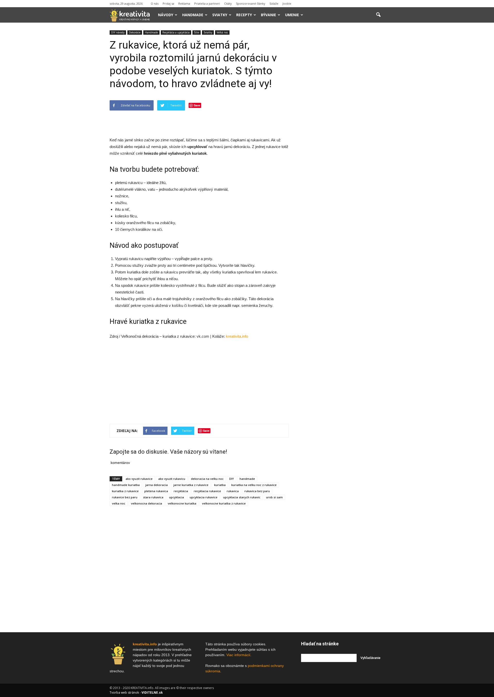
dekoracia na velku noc (207, 479)
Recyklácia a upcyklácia (176, 32)
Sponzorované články (250, 3)
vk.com (203, 336)
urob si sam (274, 497)
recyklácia (181, 491)
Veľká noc (222, 32)
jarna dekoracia (156, 485)
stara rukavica (153, 497)
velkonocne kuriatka (182, 503)
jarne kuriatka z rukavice (190, 485)
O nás (154, 3)
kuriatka (220, 485)
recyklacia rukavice (207, 491)
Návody (165, 14)
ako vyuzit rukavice (139, 479)
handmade (247, 479)
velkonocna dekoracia (146, 503)
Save (197, 105)
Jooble (287, 3)
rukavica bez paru (257, 491)
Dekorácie (134, 32)
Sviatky (219, 14)
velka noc (118, 503)
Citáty (228, 3)
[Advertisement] (199, 123)
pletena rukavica (156, 491)
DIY (231, 479)
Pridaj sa (168, 3)
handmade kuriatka (126, 485)
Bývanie (268, 14)
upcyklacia (176, 497)
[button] (378, 15)
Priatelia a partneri (207, 3)
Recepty (244, 14)
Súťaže (273, 3)
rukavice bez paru (124, 497)
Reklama (184, 3)
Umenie (292, 14)
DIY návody (118, 32)
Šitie (196, 32)
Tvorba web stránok (124, 692)
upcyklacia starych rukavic (241, 497)
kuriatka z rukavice (125, 491)
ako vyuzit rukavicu (171, 479)
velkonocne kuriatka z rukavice (224, 503)
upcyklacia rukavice (203, 497)
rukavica (233, 491)
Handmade (192, 14)
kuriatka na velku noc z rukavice (254, 485)
